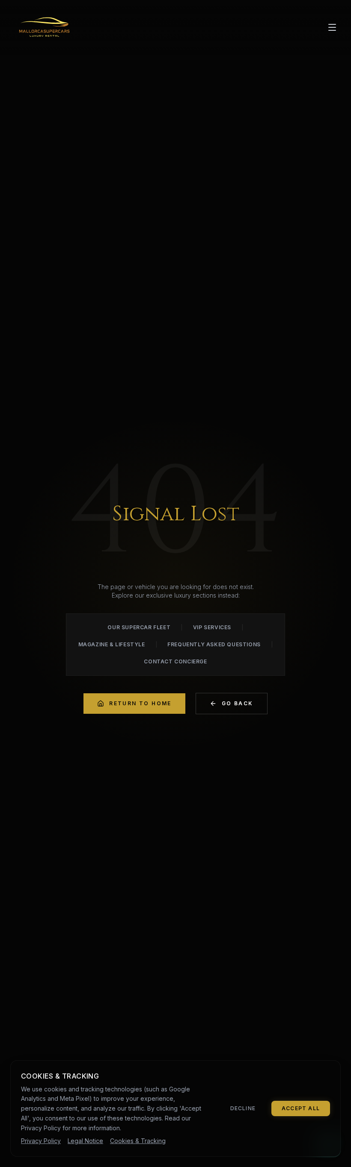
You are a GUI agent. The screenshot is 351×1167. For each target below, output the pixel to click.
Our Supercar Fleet (138, 627)
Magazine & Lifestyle (111, 644)
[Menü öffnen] (332, 27)
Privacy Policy (41, 1140)
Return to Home (140, 703)
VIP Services (212, 627)
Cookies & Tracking (138, 1140)
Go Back (237, 703)
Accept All (301, 1108)
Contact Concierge (175, 661)
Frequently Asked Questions (214, 644)
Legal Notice (85, 1140)
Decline (243, 1108)
